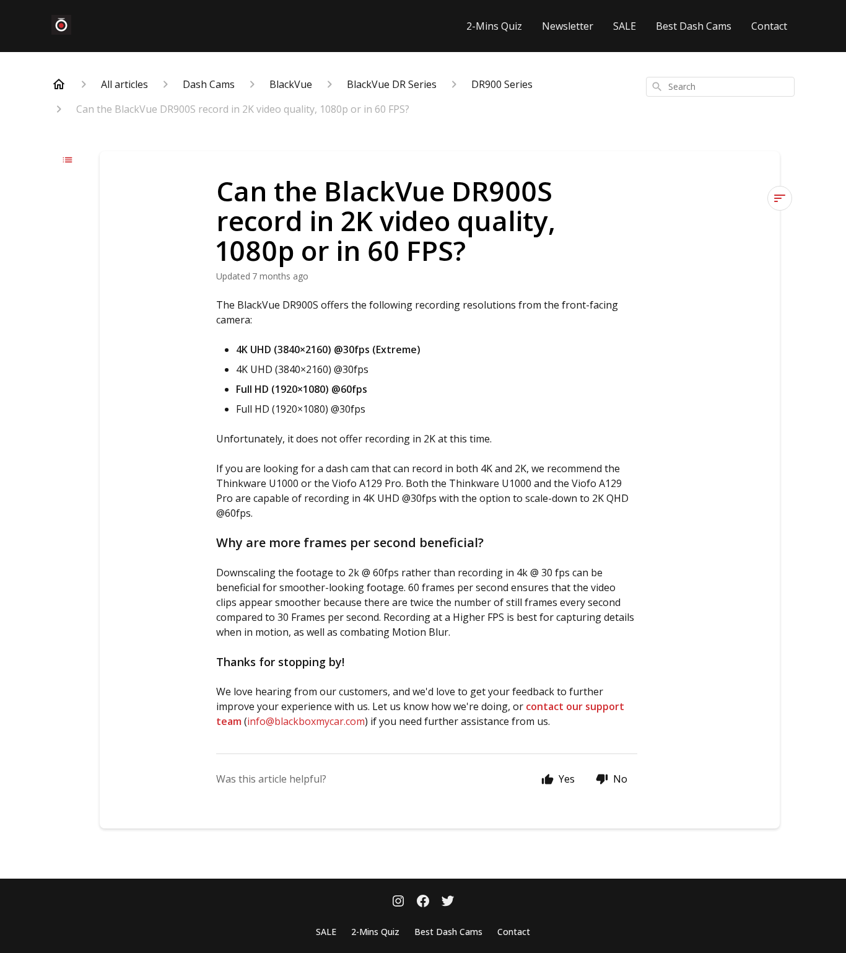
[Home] (58, 84)
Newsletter (567, 26)
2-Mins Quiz (494, 26)
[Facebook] (423, 902)
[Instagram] (398, 902)
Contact (769, 26)
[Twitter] (447, 902)
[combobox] (720, 87)
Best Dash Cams (693, 26)
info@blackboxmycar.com (306, 721)
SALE (624, 26)
